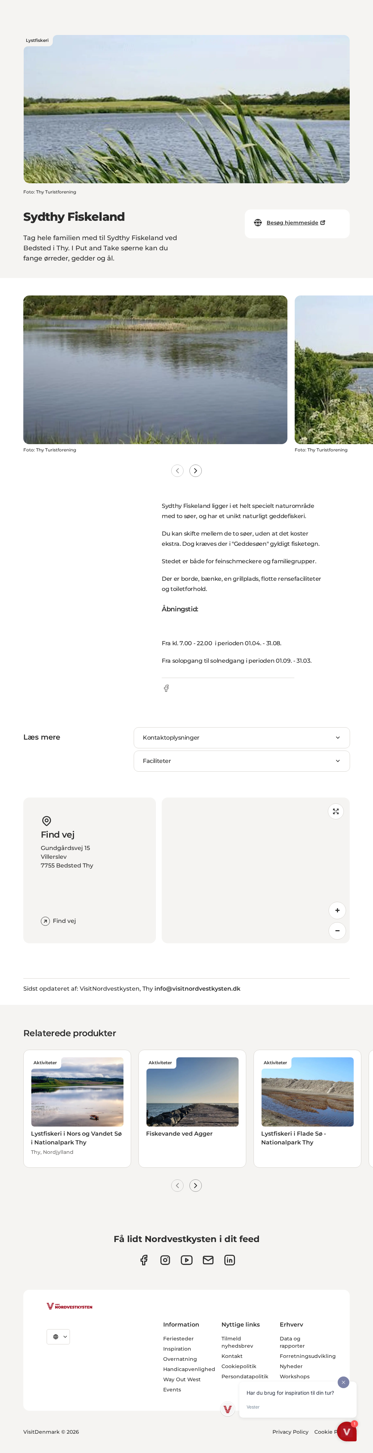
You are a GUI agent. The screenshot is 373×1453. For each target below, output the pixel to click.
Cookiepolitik (238, 1366)
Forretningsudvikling (308, 1356)
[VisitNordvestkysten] (70, 1306)
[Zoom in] (337, 910)
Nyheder (291, 1366)
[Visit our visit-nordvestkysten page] (229, 1260)
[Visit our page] (143, 1260)
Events (172, 1389)
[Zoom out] (337, 931)
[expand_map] (336, 811)
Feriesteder (178, 1338)
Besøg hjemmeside (292, 222)
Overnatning (180, 1359)
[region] (256, 870)
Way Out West (182, 1379)
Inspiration (177, 1349)
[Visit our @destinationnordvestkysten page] (186, 1260)
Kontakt (232, 1356)
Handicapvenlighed (189, 1369)
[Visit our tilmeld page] (208, 1260)
